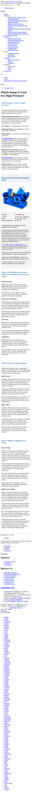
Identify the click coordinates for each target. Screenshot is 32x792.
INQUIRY (4, 554)
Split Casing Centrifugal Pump (14, 244)
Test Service (11, 55)
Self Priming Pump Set (10, 35)
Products (6, 37)
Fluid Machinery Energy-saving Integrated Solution (17, 18)
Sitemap (20, 607)
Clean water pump (13, 47)
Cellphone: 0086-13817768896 (19, 601)
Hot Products (13, 607)
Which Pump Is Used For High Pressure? (15, 81)
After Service (11, 56)
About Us (7, 58)
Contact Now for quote (15, 1)
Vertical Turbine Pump (14, 42)
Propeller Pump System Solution (17, 32)
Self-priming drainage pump (16, 40)
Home (6, 14)
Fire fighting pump (13, 50)
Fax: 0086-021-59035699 (14, 599)
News (9, 68)
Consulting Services (13, 53)
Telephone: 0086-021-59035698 (21, 598)
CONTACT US (7, 588)
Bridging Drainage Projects (15, 24)
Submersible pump (13, 43)
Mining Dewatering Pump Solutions (18, 34)
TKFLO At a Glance (14, 60)
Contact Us (7, 71)
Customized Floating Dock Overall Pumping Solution (17, 21)
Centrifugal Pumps (7, 138)
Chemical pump (12, 48)
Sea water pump (12, 45)
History (10, 61)
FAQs (9, 69)
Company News (8, 88)
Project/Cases (11, 66)
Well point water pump (14, 38)
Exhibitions (11, 63)
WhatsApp (4, 611)
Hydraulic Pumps (7, 157)
